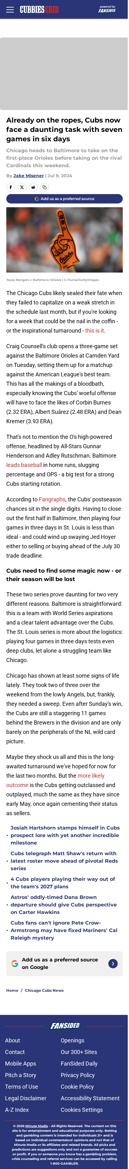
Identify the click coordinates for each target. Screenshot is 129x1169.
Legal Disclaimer (25, 1098)
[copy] (44, 187)
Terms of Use (21, 1086)
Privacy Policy (78, 1075)
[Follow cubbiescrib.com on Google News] (113, 963)
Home (12, 990)
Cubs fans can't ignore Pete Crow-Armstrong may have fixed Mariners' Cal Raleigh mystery (64, 930)
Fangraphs (52, 499)
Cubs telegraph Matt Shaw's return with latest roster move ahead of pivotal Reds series (64, 860)
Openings (72, 1040)
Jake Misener (28, 175)
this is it (94, 330)
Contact (15, 1052)
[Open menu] (10, 9)
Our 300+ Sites (79, 1052)
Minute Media (36, 1126)
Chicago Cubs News (44, 990)
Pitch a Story (20, 1075)
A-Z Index (17, 1109)
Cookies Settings (82, 1109)
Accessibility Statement (90, 1098)
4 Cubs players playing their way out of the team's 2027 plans (63, 883)
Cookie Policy (77, 1086)
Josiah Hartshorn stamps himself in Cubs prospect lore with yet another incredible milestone (65, 835)
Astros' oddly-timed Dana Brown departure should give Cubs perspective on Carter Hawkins (64, 904)
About (12, 1040)
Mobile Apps (20, 1063)
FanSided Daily (79, 1063)
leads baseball (24, 465)
